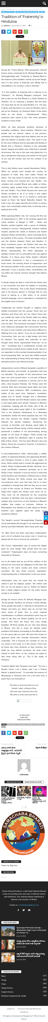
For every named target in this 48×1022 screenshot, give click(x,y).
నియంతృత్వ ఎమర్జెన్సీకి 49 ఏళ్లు (24, 798)
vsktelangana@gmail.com (29, 905)
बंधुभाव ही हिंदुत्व (41, 747)
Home (3, 9)
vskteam (6, 26)
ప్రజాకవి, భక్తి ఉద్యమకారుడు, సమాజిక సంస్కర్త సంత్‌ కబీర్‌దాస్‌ (39, 800)
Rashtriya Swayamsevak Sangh (26, 12)
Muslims (41, 724)
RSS (3, 727)
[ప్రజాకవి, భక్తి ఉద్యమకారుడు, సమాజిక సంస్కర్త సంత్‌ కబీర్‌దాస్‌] (39, 791)
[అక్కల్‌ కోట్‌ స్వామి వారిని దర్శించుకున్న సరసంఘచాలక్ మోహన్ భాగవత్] (8, 957)
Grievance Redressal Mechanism (29, 1009)
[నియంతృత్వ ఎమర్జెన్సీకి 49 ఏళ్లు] (24, 791)
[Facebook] (19, 910)
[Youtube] (29, 910)
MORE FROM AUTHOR (33, 782)
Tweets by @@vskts (9, 865)
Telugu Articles (38, 795)
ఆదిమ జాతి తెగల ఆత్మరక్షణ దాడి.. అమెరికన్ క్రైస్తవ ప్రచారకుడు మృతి (11, 750)
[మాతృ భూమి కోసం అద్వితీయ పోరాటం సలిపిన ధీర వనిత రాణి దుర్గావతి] (8, 945)
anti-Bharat (12, 724)
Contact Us (11, 1009)
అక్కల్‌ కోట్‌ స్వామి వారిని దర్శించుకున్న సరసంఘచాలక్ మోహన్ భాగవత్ (31, 954)
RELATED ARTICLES (14, 782)
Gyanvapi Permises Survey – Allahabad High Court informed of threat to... (31, 930)
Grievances (24, 1012)
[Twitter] (24, 910)
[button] (44, 3)
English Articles (8, 12)
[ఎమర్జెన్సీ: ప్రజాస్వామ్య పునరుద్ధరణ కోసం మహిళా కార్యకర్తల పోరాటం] (8, 791)
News (4, 795)
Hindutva (32, 724)
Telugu (3, 980)
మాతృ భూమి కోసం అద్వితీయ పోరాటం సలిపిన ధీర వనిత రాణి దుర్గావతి (31, 942)
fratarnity (23, 724)
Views (42, 12)
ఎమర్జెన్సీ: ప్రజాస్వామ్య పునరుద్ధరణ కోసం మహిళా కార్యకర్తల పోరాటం (7, 800)
